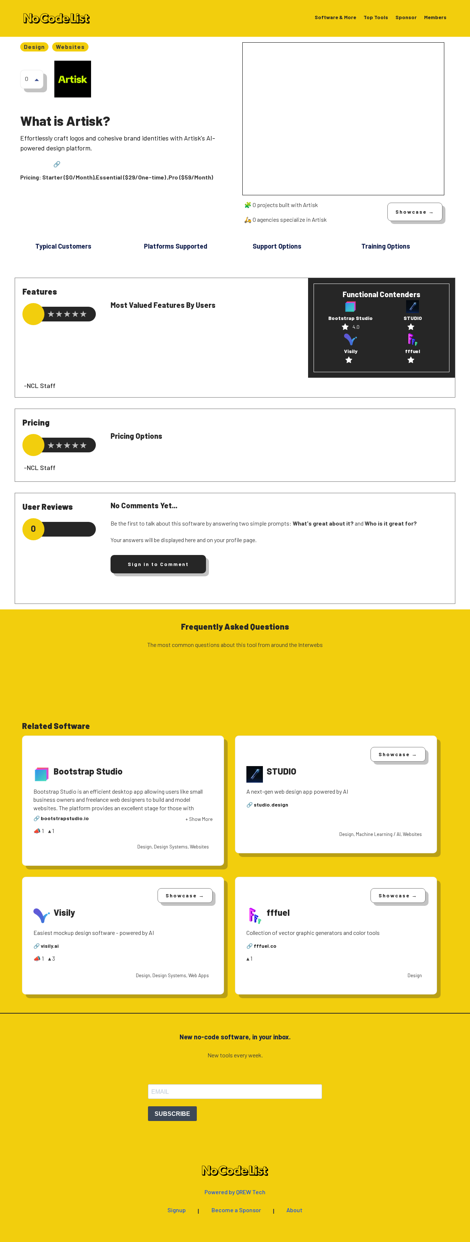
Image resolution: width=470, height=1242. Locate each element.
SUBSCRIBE (172, 1114)
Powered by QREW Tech (235, 1192)
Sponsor (406, 17)
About (294, 1210)
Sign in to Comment (158, 564)
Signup (176, 1210)
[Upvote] (36, 79)
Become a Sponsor (236, 1210)
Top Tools (376, 17)
